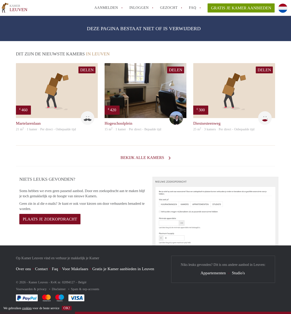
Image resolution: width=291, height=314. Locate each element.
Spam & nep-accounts (85, 289)
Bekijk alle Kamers (142, 157)
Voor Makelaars (75, 269)
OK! (66, 308)
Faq (55, 269)
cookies (27, 308)
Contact (41, 269)
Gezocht (169, 8)
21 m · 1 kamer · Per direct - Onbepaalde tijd (46, 129)
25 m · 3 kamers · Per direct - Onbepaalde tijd (223, 129)
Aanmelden (106, 8)
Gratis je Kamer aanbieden (241, 8)
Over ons (23, 269)
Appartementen (213, 273)
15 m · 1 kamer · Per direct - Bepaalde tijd (133, 129)
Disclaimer (59, 289)
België (82, 282)
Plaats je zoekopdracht (50, 219)
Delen (87, 70)
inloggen (139, 8)
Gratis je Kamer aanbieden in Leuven (123, 269)
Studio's (238, 273)
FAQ (192, 8)
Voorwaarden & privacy (32, 289)
